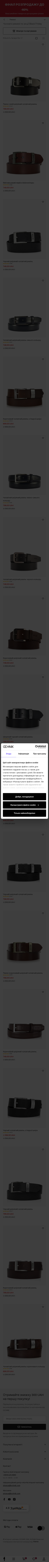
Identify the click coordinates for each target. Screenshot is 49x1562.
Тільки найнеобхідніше (24, 813)
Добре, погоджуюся (24, 797)
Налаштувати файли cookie (23, 805)
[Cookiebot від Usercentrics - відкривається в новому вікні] (35, 746)
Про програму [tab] (39, 754)
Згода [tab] (8, 754)
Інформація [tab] (23, 754)
